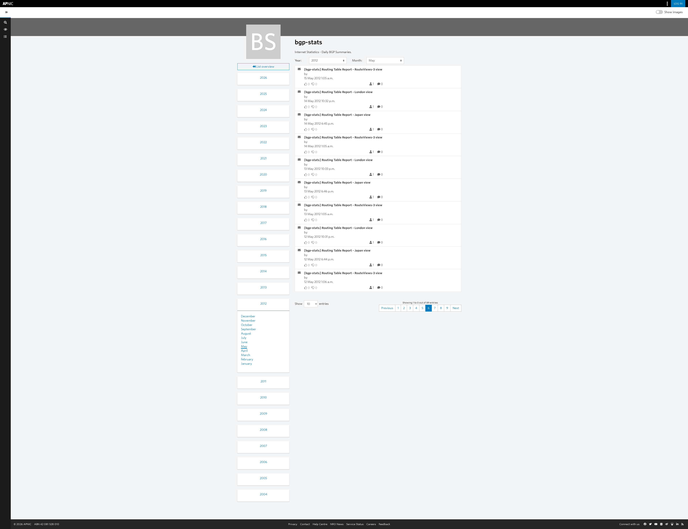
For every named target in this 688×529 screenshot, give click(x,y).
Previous (387, 308)
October (246, 325)
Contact (305, 524)
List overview (264, 66)
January (246, 363)
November (248, 320)
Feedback (384, 524)
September (248, 329)
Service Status (355, 524)
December (248, 316)
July (243, 338)
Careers (371, 524)
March (245, 355)
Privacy (292, 524)
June (244, 342)
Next (456, 308)
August (246, 333)
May (244, 346)
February (247, 359)
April (244, 350)
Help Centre (320, 524)
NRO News (336, 524)
